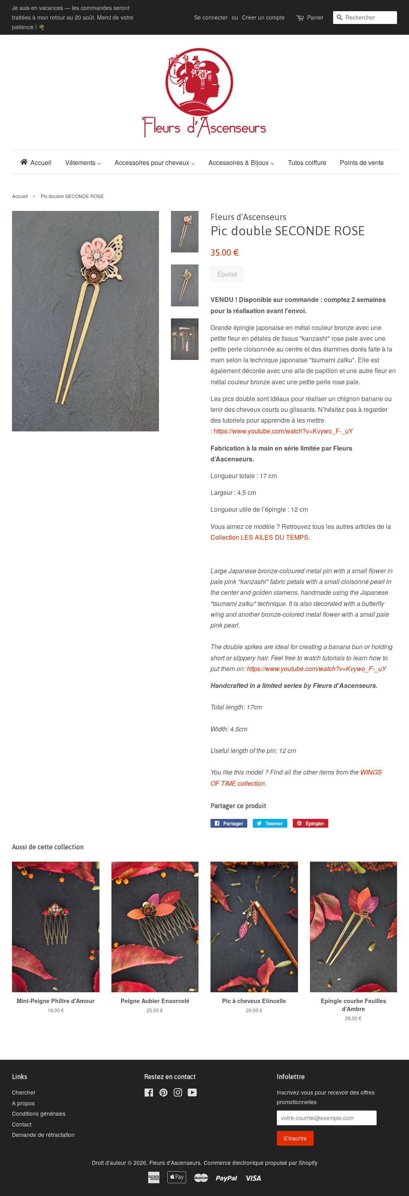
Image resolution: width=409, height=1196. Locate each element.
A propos (23, 1103)
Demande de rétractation (43, 1134)
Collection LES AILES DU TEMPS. (260, 537)
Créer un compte (263, 17)
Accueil (20, 196)
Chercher (24, 1092)
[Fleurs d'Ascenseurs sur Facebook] (148, 1094)
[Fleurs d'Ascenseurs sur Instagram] (177, 1094)
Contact (22, 1124)
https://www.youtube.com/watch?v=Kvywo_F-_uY (283, 430)
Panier (315, 17)
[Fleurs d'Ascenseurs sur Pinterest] (163, 1094)
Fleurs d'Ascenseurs (175, 1162)
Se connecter (211, 17)
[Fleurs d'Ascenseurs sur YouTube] (192, 1094)
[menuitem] (38, 162)
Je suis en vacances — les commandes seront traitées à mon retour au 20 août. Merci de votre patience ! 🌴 (72, 17)
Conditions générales (39, 1113)
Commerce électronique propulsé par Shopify (261, 1162)
